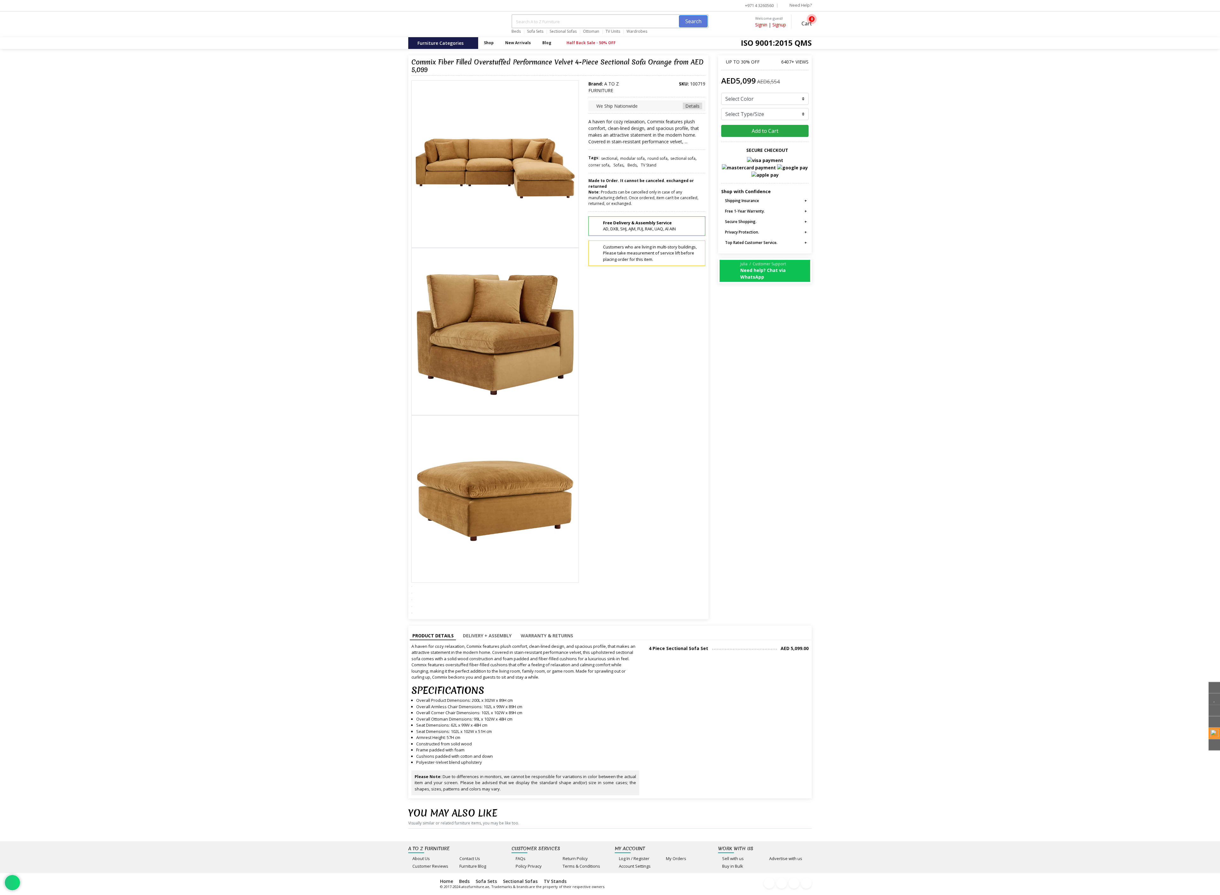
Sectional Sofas (563, 31)
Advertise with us (785, 858)
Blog (546, 42)
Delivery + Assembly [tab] (487, 636)
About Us (420, 858)
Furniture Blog (472, 866)
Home (446, 881)
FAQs (520, 858)
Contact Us (469, 858)
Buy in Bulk (732, 866)
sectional (609, 158)
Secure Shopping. (740, 221)
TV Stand (648, 165)
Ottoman (591, 31)
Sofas (618, 165)
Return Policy (575, 858)
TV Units (613, 31)
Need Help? (800, 5)
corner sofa (598, 165)
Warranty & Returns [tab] (547, 636)
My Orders (675, 858)
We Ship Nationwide (647, 106)
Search (693, 21)
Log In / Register (633, 858)
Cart (806, 22)
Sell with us (732, 858)
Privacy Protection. (741, 232)
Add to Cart (765, 130)
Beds (516, 31)
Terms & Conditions (581, 866)
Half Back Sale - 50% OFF (591, 42)
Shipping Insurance (741, 200)
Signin (761, 25)
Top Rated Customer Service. (750, 242)
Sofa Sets (535, 31)
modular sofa (632, 158)
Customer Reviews (429, 866)
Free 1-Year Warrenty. (744, 211)
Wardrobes (637, 31)
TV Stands (555, 881)
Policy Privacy (528, 866)
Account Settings (634, 866)
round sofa (657, 158)
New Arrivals (518, 42)
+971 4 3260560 (759, 5)
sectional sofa (682, 158)
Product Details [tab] (433, 636)
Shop (489, 42)
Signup (779, 25)
